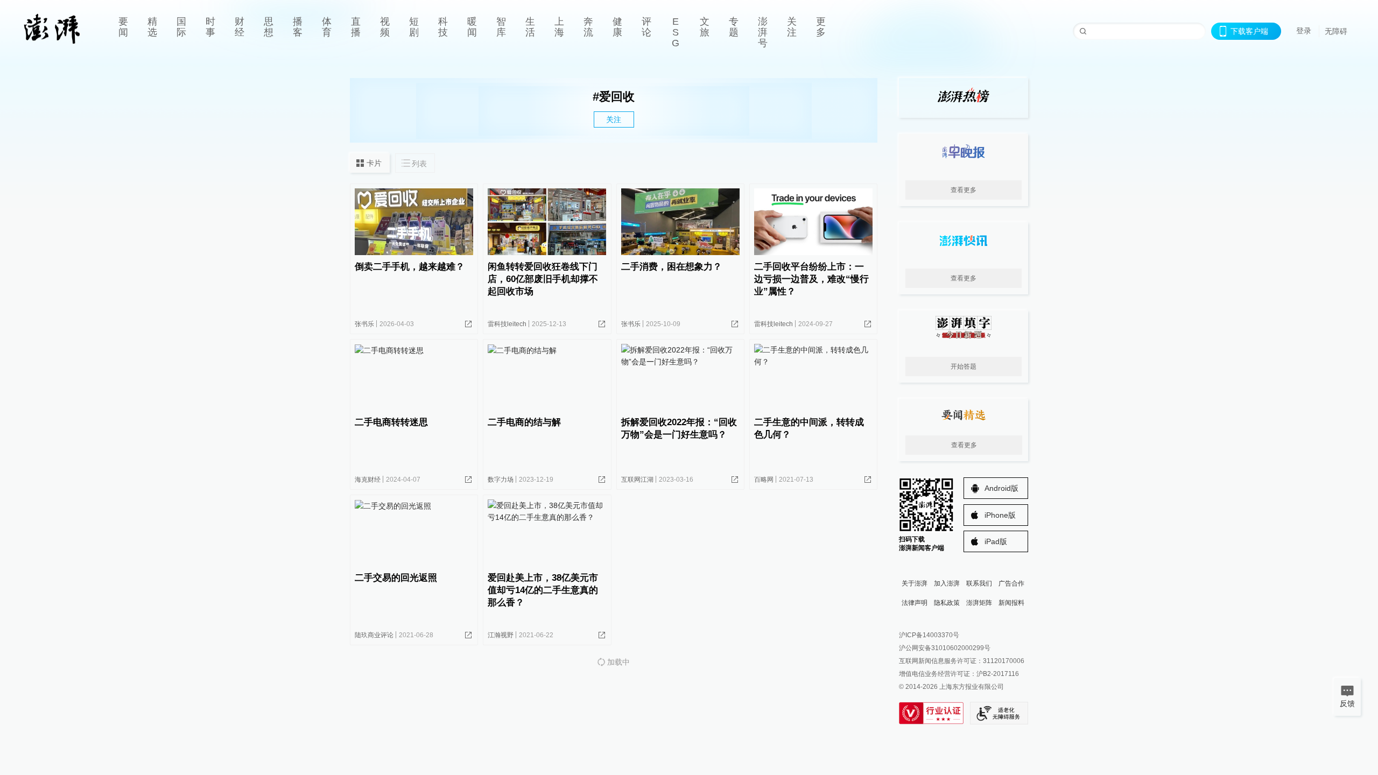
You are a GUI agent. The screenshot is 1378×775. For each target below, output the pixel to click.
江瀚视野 (501, 635)
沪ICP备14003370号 (929, 635)
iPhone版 (1000, 515)
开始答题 (963, 366)
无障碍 (1336, 31)
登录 (1303, 30)
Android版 (1001, 488)
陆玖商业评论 (374, 635)
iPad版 (996, 541)
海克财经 (368, 479)
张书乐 (364, 324)
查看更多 (963, 190)
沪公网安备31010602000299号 (944, 648)
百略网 (764, 479)
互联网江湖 (637, 479)
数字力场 (501, 479)
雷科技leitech (507, 324)
